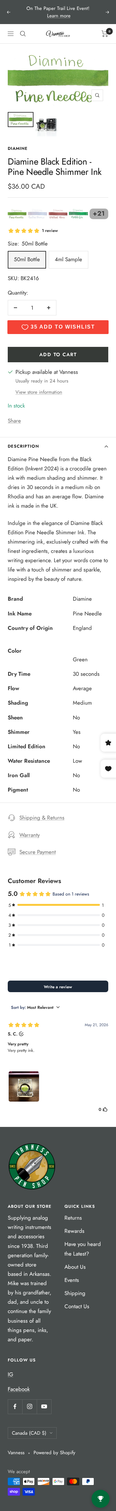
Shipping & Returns (41, 817)
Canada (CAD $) (29, 1433)
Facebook (19, 1389)
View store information (38, 392)
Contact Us (76, 1306)
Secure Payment (37, 852)
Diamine (18, 148)
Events (71, 1280)
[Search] (23, 34)
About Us (75, 1267)
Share (14, 421)
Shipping (74, 1293)
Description (23, 446)
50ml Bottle (27, 259)
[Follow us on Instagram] (29, 1406)
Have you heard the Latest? (82, 1248)
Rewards (74, 1231)
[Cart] (105, 33)
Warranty (29, 835)
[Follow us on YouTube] (44, 1406)
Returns (73, 1218)
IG (10, 1374)
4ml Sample (68, 259)
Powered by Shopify (54, 1452)
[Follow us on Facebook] (15, 1406)
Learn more (59, 15)
